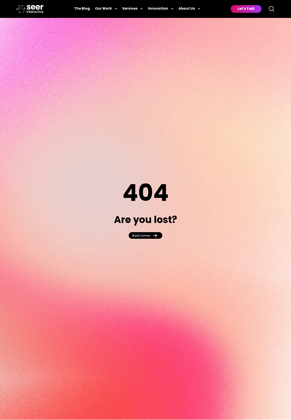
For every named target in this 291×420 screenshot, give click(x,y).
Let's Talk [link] (246, 9)
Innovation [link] (158, 8)
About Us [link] (187, 8)
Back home (141, 235)
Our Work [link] (103, 8)
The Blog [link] (82, 8)
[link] (30, 9)
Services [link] (129, 8)
